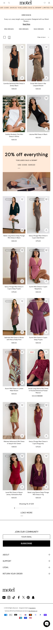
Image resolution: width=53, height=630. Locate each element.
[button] (22, 47)
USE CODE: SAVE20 (26, 165)
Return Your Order (13, 573)
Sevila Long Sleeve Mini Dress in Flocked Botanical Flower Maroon (38, 391)
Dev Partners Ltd (33, 611)
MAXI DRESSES (39, 29)
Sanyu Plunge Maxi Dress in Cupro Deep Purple (14, 288)
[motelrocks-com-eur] (25, 3)
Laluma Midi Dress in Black (38, 134)
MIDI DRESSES (23, 29)
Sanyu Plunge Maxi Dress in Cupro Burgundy (38, 442)
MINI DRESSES (9, 29)
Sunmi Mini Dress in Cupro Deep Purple (38, 339)
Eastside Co (32, 608)
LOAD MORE (27, 512)
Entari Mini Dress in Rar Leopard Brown (38, 85)
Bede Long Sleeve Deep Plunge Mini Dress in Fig (38, 493)
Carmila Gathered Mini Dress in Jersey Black (14, 85)
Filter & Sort (41, 37)
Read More (26, 24)
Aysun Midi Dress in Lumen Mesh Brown (14, 390)
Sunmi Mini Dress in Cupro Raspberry (38, 288)
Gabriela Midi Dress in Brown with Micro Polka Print (14, 339)
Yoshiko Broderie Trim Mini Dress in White (14, 135)
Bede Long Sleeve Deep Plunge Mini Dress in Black (14, 237)
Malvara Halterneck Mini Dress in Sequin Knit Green (14, 442)
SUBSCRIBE (26, 543)
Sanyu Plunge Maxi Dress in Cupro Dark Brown (38, 237)
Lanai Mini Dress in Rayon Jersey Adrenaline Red (14, 493)
